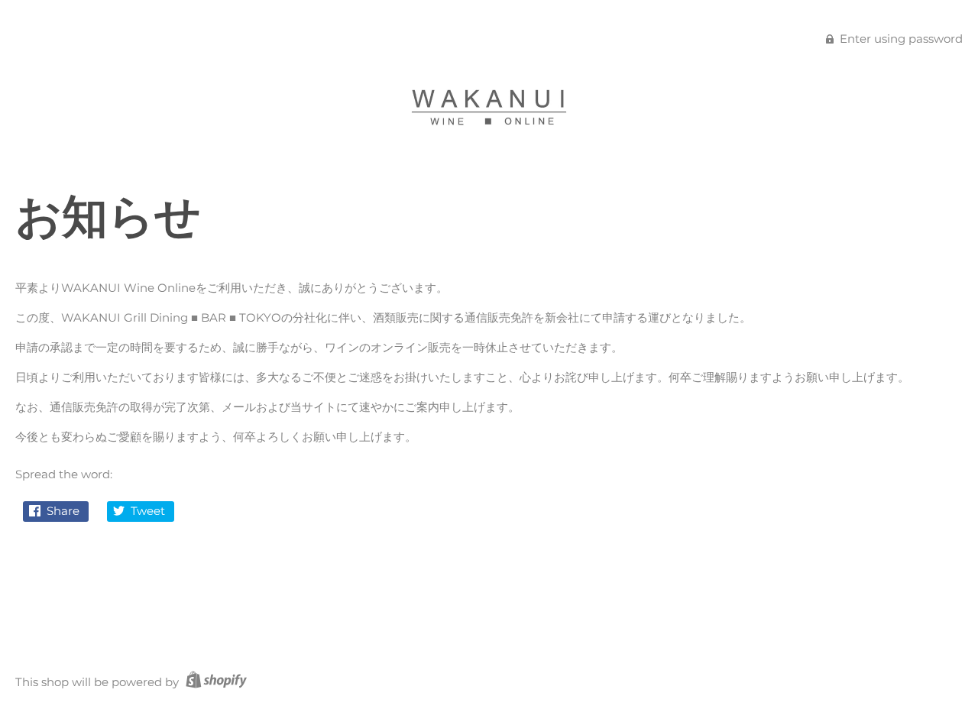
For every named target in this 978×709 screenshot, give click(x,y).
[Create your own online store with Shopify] (214, 682)
